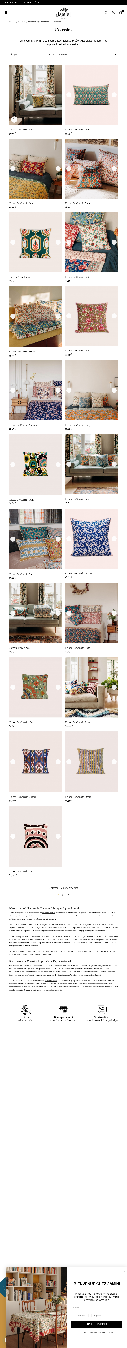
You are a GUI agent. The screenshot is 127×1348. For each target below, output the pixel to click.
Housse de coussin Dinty (77, 425)
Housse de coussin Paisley (78, 573)
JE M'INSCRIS (96, 1324)
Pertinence (87, 54)
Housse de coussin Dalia (77, 647)
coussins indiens (48, 912)
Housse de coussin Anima (78, 203)
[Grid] (11, 55)
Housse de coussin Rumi (21, 499)
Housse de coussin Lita (77, 350)
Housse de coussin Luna (77, 129)
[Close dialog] (123, 1271)
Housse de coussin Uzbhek (22, 797)
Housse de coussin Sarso (21, 129)
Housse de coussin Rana (77, 722)
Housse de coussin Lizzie (78, 797)
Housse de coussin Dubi (21, 574)
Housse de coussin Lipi (77, 277)
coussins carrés (51, 980)
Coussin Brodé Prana (19, 277)
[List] (15, 55)
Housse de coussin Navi (21, 722)
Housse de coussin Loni (21, 203)
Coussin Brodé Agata (19, 647)
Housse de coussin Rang (77, 499)
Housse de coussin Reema (22, 351)
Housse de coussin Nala (21, 871)
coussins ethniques (52, 951)
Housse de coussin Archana (23, 425)
